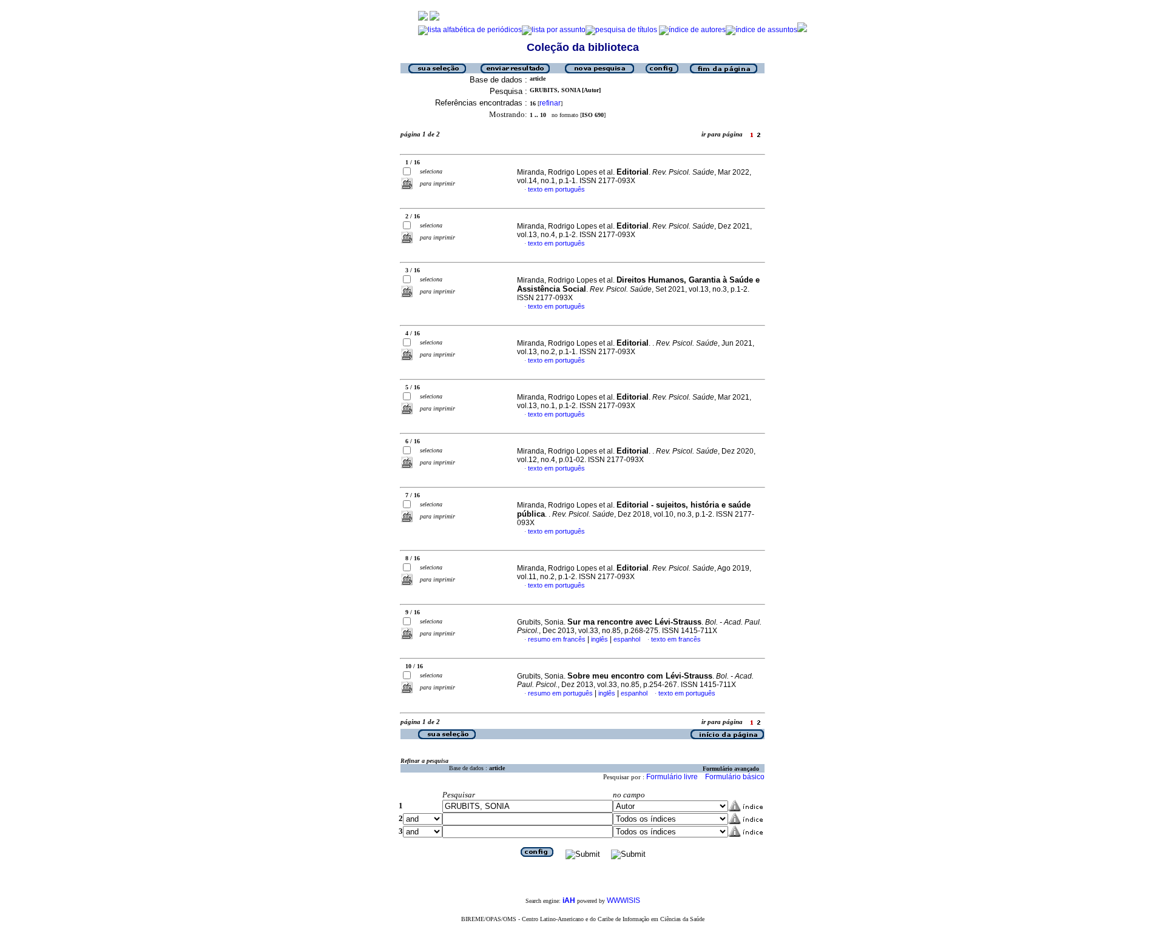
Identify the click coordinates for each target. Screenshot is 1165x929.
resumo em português (560, 693)
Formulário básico (735, 777)
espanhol (626, 639)
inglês (599, 639)
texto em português (556, 189)
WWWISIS (623, 900)
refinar (550, 103)
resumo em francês (557, 639)
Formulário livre (672, 777)
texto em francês (676, 639)
